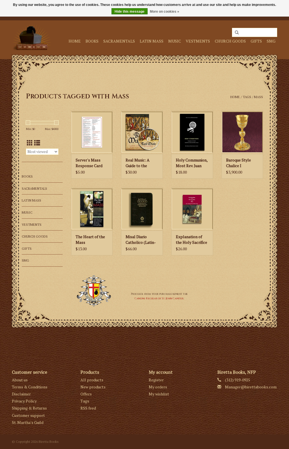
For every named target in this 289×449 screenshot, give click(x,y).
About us (20, 379)
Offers (86, 394)
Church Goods (230, 41)
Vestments (198, 41)
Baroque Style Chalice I (238, 162)
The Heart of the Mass (90, 239)
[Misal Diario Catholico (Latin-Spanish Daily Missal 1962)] (142, 209)
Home (75, 41)
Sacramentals (119, 41)
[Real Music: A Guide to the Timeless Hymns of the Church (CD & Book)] (142, 132)
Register (156, 379)
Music (174, 41)
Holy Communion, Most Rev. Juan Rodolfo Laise (191, 163)
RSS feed (88, 408)
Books (92, 41)
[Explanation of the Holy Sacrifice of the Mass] (192, 209)
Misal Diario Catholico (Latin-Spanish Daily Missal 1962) (141, 239)
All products (91, 379)
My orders (158, 387)
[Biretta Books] (32, 36)
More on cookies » (164, 12)
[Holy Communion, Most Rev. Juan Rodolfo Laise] (192, 132)
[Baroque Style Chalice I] (242, 132)
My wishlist (159, 394)
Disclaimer (21, 394)
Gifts (256, 41)
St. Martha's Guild (27, 422)
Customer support (28, 415)
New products (93, 387)
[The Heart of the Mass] (92, 209)
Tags (247, 97)
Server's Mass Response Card (89, 162)
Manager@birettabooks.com (251, 387)
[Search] (237, 32)
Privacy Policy (24, 401)
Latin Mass (151, 41)
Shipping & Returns (29, 408)
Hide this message (129, 12)
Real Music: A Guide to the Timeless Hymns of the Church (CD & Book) (141, 163)
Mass (258, 97)
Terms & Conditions (29, 387)
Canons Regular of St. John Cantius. (159, 298)
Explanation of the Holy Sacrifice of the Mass (191, 239)
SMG (271, 41)
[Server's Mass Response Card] (92, 132)
